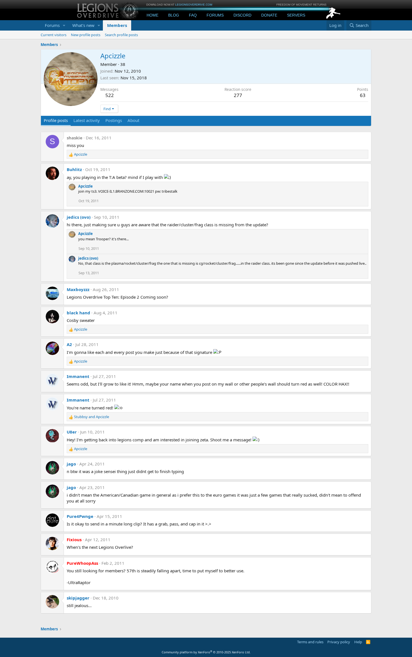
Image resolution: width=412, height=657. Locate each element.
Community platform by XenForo (206, 652)
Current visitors (53, 34)
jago (71, 464)
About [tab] (133, 120)
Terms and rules (310, 641)
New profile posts (85, 34)
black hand (78, 312)
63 (362, 95)
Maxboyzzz (78, 289)
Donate (269, 15)
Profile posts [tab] (56, 120)
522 (109, 95)
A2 (69, 344)
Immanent (78, 376)
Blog (173, 15)
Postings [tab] (113, 120)
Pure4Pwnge (80, 516)
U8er (72, 432)
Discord (242, 15)
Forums (215, 15)
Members (117, 25)
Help (358, 641)
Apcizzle (85, 186)
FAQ (193, 15)
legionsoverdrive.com (193, 4)
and (91, 416)
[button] (64, 25)
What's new (83, 25)
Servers (296, 15)
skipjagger (78, 598)
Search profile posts (121, 34)
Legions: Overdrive (108, 10)
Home (152, 15)
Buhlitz (74, 169)
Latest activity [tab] (86, 120)
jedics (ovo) (79, 217)
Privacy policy (338, 641)
